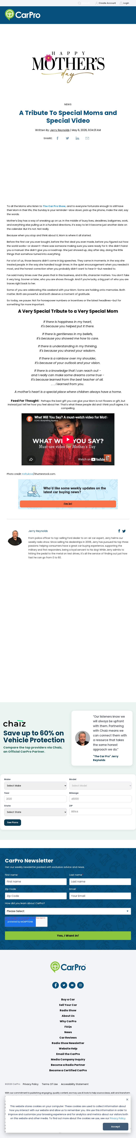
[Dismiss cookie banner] (127, 1100)
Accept (115, 1126)
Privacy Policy (117, 1118)
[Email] (87, 138)
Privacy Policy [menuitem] (30, 1084)
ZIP (70, 806)
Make (7, 779)
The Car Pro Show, (54, 206)
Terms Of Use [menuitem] (50, 1084)
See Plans (12, 822)
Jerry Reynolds (59, 130)
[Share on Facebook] (57, 138)
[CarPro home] (35, 15)
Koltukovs (27, 474)
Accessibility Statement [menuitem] (75, 1084)
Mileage (73, 793)
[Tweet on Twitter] (67, 138)
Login (126, 3)
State (7, 806)
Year (6, 793)
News (68, 104)
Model (72, 779)
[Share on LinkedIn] (77, 138)
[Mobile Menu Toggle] (127, 15)
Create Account (107, 3)
